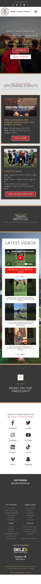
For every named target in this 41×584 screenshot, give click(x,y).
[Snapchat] (28, 459)
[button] (36, 11)
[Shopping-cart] (28, 5)
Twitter (28, 428)
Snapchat (28, 465)
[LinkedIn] (12, 447)
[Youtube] (24, 5)
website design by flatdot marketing (20, 572)
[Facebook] (12, 422)
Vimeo (12, 465)
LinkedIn (12, 452)
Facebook (13, 428)
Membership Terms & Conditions (24, 568)
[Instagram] (20, 5)
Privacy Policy (26, 566)
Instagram (13, 440)
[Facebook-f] (13, 5)
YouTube (28, 440)
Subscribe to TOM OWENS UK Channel (21, 271)
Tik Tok (28, 452)
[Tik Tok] (28, 447)
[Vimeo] (12, 459)
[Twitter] (17, 5)
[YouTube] (28, 435)
